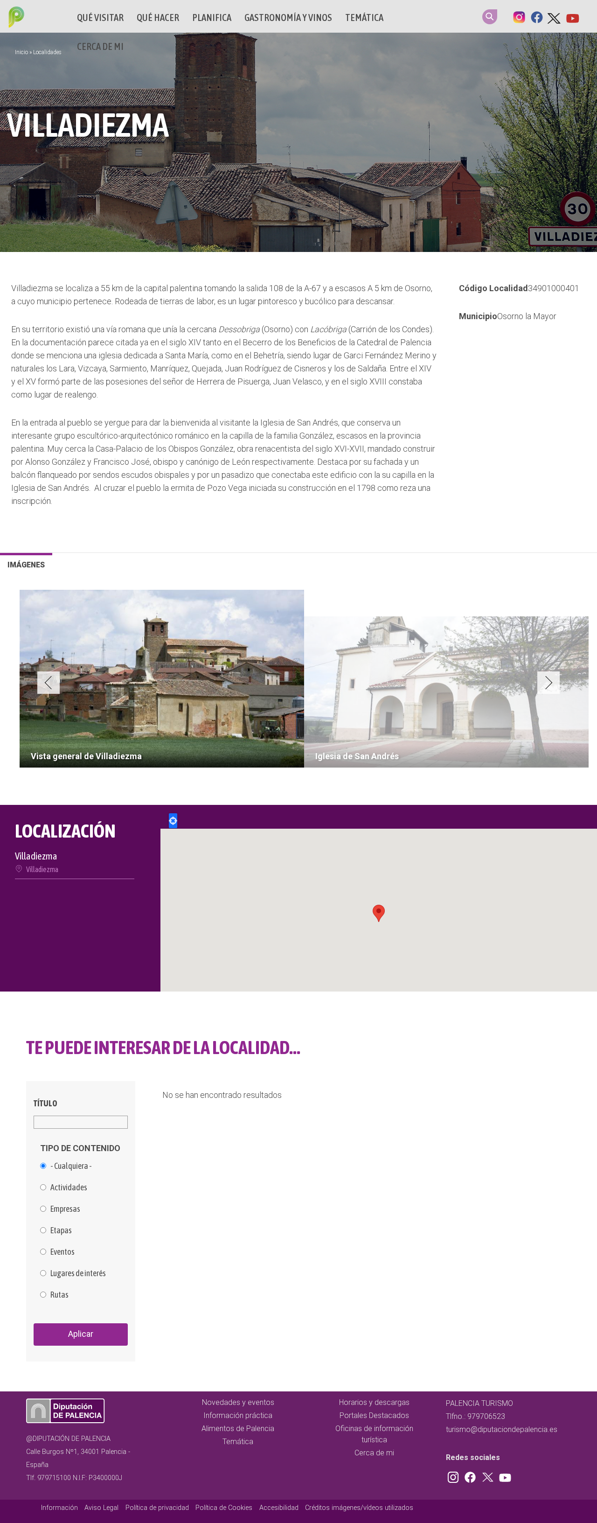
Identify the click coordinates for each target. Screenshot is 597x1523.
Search (489, 16)
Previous (48, 682)
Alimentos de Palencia (237, 1428)
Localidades (47, 52)
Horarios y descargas (374, 1402)
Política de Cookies (223, 1508)
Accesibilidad (278, 1508)
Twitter (554, 16)
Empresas (65, 1209)
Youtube (572, 16)
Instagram (519, 16)
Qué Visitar (100, 17)
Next (548, 682)
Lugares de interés (78, 1273)
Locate (173, 820)
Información (59, 1508)
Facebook (537, 16)
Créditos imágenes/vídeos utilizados (359, 1508)
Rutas (59, 1295)
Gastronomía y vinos (288, 17)
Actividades (68, 1187)
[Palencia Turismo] (14, 18)
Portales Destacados (374, 1415)
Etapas (61, 1230)
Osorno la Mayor (526, 316)
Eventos (62, 1252)
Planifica (211, 17)
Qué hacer (158, 17)
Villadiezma (42, 869)
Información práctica (237, 1415)
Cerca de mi (100, 46)
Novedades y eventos (238, 1402)
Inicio (21, 52)
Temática (364, 17)
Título (45, 1103)
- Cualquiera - (71, 1166)
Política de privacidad (157, 1508)
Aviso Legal (101, 1508)
